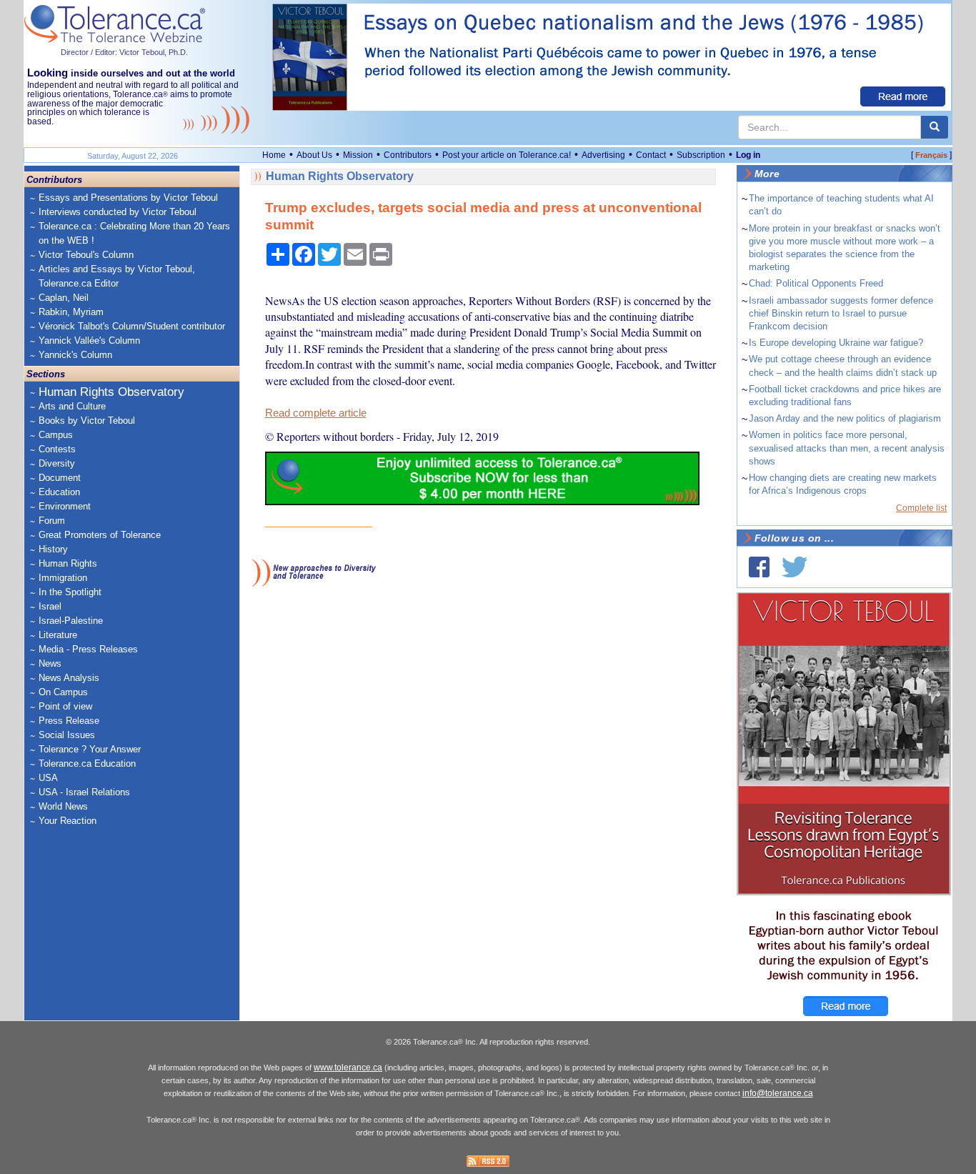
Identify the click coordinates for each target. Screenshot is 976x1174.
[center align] (934, 127)
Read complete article (316, 413)
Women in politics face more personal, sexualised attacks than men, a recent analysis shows (847, 447)
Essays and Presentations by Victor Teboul (128, 197)
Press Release (69, 720)
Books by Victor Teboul (87, 420)
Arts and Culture (72, 406)
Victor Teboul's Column (86, 254)
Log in (748, 155)
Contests (57, 449)
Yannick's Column (75, 354)
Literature (58, 635)
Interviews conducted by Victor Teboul (117, 212)
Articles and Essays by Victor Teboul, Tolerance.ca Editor (117, 276)
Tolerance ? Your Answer (90, 749)
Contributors (408, 155)
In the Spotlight (70, 592)
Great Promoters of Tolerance (100, 534)
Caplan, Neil (64, 297)
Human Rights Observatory (111, 392)
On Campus (63, 692)
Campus (56, 434)
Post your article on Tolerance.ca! (506, 155)
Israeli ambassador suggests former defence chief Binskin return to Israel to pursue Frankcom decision (841, 313)
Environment (65, 506)
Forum (52, 520)
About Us (314, 155)
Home (274, 155)
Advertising (603, 155)
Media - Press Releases (88, 649)
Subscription (701, 155)
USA (48, 777)
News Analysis (69, 677)
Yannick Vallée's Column (89, 340)
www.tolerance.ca (348, 1068)
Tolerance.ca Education (87, 763)
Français (931, 155)
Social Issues (67, 735)
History (53, 549)
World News (63, 806)
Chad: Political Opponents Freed (816, 283)
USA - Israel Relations (84, 792)
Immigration (63, 577)
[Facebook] (759, 567)
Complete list (921, 508)
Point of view (65, 706)
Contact (651, 155)
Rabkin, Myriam (71, 312)
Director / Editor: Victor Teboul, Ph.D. (124, 52)
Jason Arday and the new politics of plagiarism (845, 418)
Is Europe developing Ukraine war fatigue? (836, 342)
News (50, 663)
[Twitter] (794, 567)
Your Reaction (67, 820)
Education (59, 492)
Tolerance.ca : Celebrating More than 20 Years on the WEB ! (134, 233)
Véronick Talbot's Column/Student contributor (132, 326)
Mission (358, 155)
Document (60, 477)
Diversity (57, 463)
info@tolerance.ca (777, 1093)
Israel (50, 606)
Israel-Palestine (71, 620)
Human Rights (68, 563)
